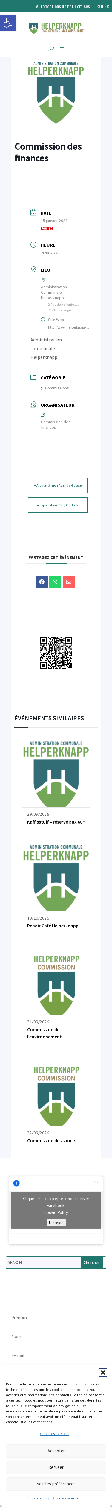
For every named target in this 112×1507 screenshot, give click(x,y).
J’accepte (56, 1222)
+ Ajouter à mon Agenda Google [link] (58, 485)
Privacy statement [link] (67, 1498)
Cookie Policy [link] (38, 1498)
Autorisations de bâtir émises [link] (63, 6)
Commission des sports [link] (51, 1140)
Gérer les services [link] (54, 1433)
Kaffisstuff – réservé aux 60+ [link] (56, 822)
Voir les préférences (56, 1484)
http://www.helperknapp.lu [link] (69, 327)
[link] (8, 23)
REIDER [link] (102, 6)
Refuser (56, 1467)
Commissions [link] (57, 388)
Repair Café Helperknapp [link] (53, 926)
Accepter (56, 1451)
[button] (103, 1373)
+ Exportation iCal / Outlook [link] (57, 505)
